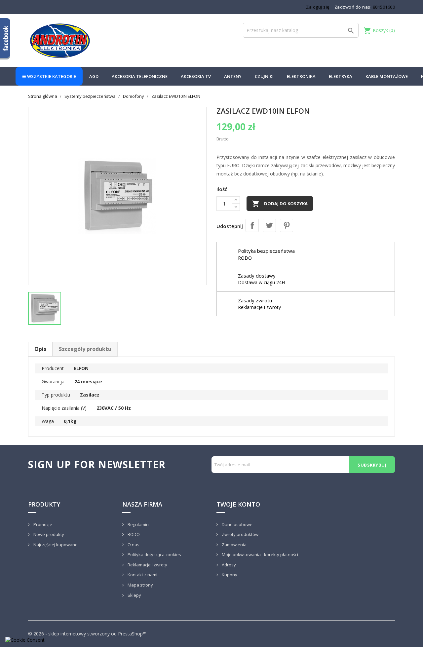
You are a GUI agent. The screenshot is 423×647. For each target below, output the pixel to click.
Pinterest (286, 225)
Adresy (228, 565)
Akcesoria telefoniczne (140, 76)
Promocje (42, 524)
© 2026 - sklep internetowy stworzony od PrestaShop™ (87, 633)
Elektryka (340, 76)
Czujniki (264, 76)
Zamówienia (234, 545)
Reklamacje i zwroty (147, 565)
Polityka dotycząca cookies (154, 554)
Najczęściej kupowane (55, 545)
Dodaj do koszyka (280, 204)
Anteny (233, 76)
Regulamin (138, 524)
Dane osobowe (236, 524)
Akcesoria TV (196, 76)
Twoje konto (238, 504)
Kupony (229, 575)
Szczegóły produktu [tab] (85, 349)
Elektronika (301, 76)
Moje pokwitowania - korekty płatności (259, 554)
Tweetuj (269, 225)
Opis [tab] (40, 349)
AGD (93, 76)
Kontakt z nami (142, 575)
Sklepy (134, 595)
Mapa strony (140, 585)
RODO (133, 534)
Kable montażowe (386, 76)
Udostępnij (252, 225)
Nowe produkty (48, 534)
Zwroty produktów (239, 534)
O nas (133, 545)
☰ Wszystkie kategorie (49, 76)
